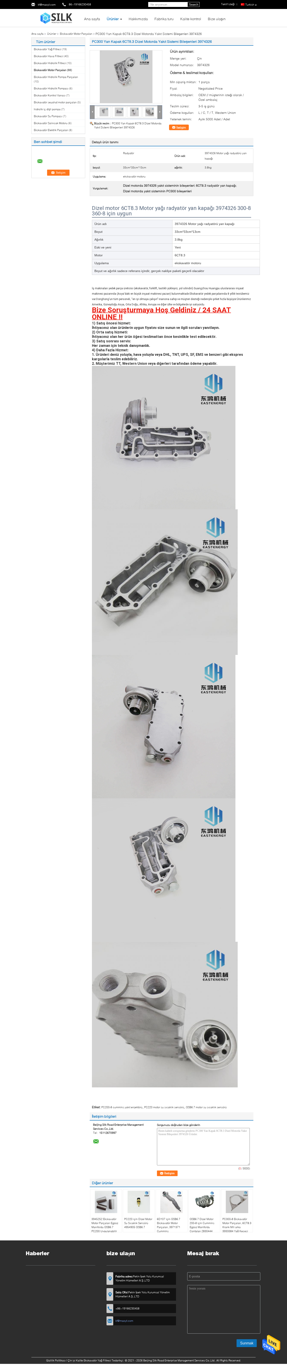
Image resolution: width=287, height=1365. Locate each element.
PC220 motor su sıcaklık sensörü (164, 1107)
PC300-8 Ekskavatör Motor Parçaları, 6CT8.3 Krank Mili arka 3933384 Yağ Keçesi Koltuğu (236, 1227)
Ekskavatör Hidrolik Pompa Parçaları (56, 77)
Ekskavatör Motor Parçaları (76, 33)
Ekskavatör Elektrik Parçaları (51, 130)
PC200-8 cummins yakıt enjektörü (121, 1107)
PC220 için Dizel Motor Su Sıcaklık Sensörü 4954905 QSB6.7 (138, 1223)
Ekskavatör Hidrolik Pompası (51, 88)
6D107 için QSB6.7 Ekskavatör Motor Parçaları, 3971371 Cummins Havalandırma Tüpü (169, 1227)
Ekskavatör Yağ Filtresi (47, 49)
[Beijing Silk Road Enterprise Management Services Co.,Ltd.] (56, 17)
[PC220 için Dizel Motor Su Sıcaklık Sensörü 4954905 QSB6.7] (138, 1202)
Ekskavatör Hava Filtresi (48, 56)
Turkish (249, 4)
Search (193, 4)
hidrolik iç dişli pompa (47, 109)
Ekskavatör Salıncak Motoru (50, 123)
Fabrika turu (164, 19)
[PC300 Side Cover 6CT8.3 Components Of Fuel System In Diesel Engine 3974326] (126, 76)
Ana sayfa (92, 19)
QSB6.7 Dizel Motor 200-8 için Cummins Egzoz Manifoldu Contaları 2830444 (202, 1225)
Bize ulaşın (217, 19)
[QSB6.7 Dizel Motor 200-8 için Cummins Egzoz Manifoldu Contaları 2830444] (204, 1202)
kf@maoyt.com (47, 4)
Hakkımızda (138, 19)
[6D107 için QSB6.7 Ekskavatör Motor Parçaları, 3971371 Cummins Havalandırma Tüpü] (171, 1202)
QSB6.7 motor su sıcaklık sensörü (206, 1107)
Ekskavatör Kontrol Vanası (49, 95)
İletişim (181, 127)
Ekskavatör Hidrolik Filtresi (50, 63)
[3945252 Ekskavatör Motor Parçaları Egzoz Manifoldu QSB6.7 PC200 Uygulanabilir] (106, 1202)
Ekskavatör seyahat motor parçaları (55, 102)
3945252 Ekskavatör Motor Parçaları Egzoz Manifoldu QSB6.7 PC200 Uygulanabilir (104, 1225)
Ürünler (113, 19)
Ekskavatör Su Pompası (48, 116)
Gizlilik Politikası (56, 1360)
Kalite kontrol (190, 19)
